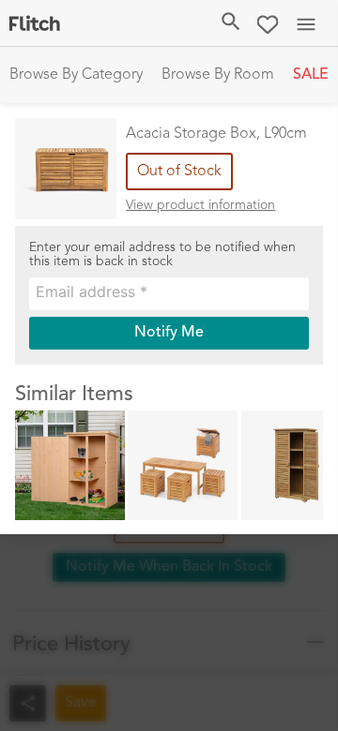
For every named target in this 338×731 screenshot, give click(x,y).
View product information (200, 205)
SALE (311, 74)
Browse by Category (76, 74)
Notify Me (169, 332)
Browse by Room (217, 74)
